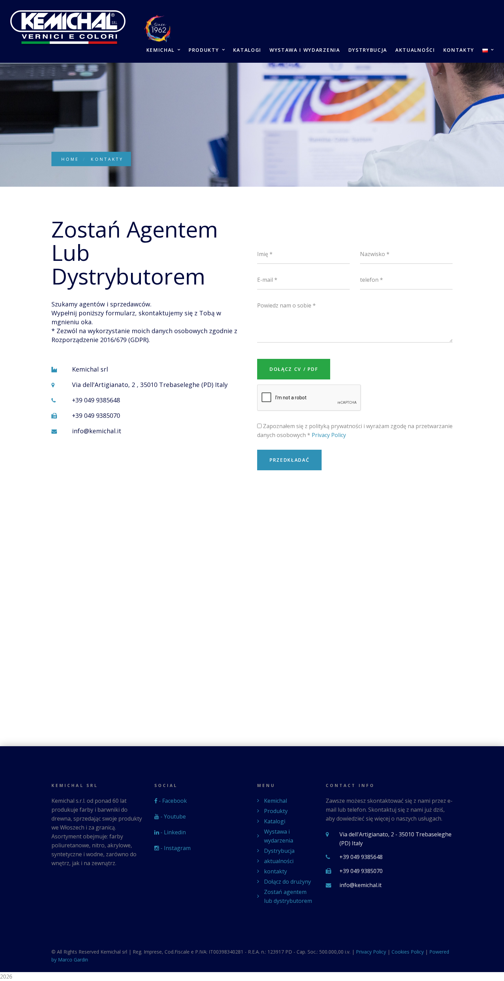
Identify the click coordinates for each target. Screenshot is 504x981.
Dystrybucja (367, 50)
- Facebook (172, 800)
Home (70, 159)
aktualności (415, 50)
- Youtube (172, 816)
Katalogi (247, 50)
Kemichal (160, 50)
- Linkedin (172, 832)
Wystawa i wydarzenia (304, 50)
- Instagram (175, 848)
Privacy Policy (329, 435)
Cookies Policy (408, 951)
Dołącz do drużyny (287, 881)
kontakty (458, 50)
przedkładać (289, 460)
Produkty (204, 50)
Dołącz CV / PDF (293, 369)
